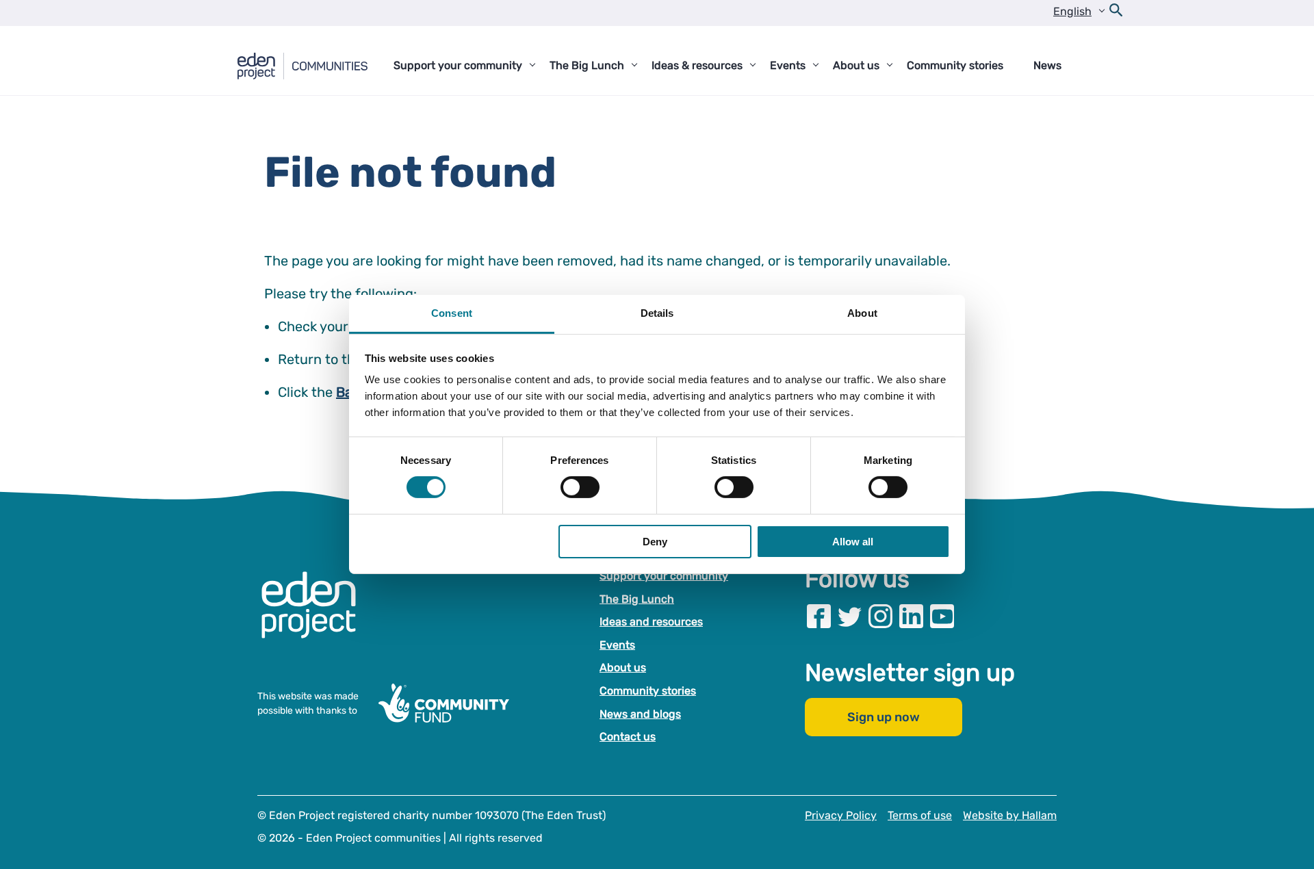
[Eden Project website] (315, 618)
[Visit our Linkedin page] (911, 616)
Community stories (648, 690)
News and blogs (640, 714)
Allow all (852, 541)
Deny (655, 541)
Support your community (664, 575)
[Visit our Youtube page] (942, 616)
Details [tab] (657, 313)
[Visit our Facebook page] (819, 616)
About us (623, 667)
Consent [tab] (451, 313)
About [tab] (862, 313)
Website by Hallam (1010, 815)
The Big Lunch (637, 599)
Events (617, 644)
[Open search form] (1116, 13)
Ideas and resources (651, 621)
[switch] (580, 487)
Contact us (628, 736)
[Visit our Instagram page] (880, 616)
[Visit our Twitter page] (850, 616)
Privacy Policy (841, 815)
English (1072, 11)
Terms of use (920, 815)
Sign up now (883, 717)
